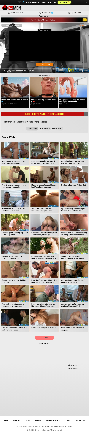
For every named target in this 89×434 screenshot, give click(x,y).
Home (6, 420)
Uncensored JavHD (16, 13)
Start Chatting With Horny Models (42, 20)
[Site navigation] (86, 8)
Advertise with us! (53, 420)
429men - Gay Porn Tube (42, 430)
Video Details (45, 128)
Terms (27, 420)
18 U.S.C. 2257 (80, 420)
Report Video (57, 128)
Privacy (38, 420)
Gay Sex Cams (75, 13)
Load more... (44, 338)
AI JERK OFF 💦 (46, 13)
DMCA (68, 420)
